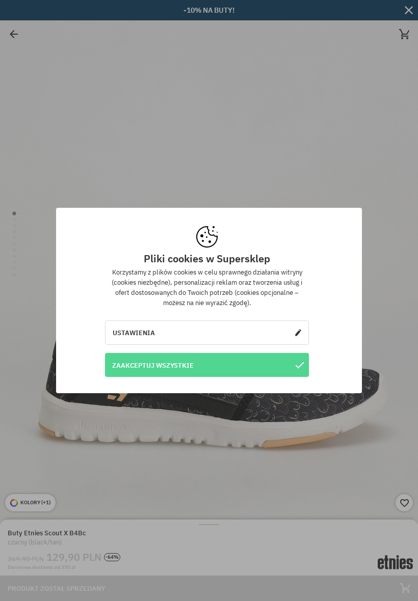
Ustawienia (134, 332)
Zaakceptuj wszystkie (153, 365)
